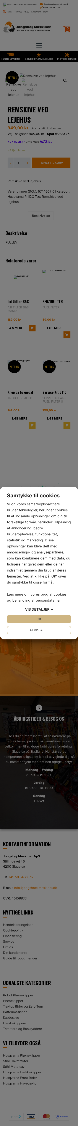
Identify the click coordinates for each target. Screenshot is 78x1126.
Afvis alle (39, 630)
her (57, 600)
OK (39, 619)
